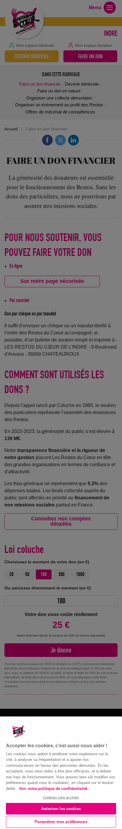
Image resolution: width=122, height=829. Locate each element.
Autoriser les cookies (61, 808)
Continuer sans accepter (61, 797)
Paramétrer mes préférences (61, 822)
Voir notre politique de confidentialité (53, 788)
